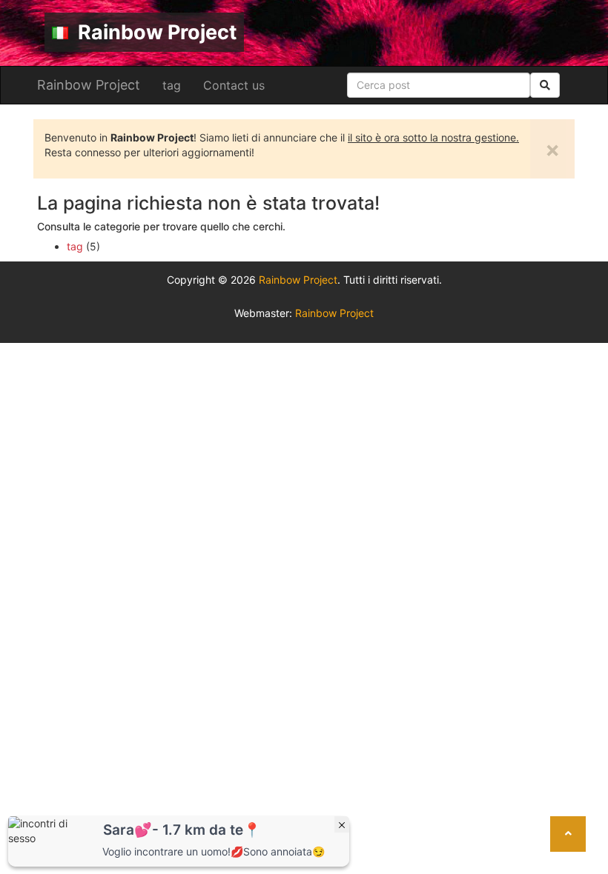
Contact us (234, 85)
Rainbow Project (155, 32)
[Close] (341, 824)
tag (171, 85)
